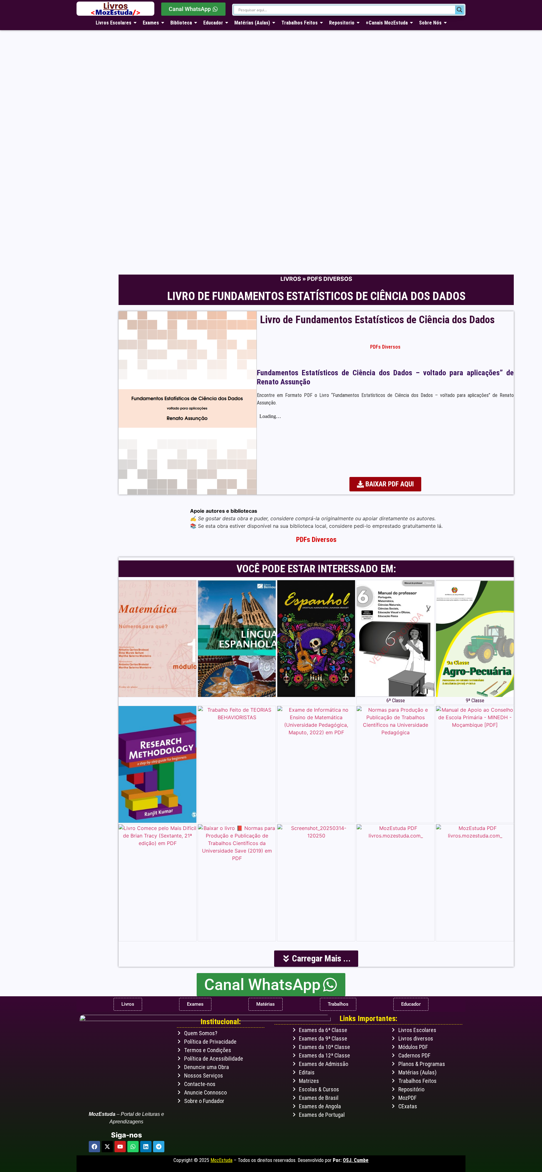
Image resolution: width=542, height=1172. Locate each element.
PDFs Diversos (329, 279)
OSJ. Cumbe (356, 1160)
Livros (290, 279)
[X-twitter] (107, 1146)
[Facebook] (94, 1146)
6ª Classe (395, 701)
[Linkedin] (145, 1146)
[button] (316, 958)
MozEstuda (221, 1160)
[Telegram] (158, 1146)
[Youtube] (120, 1146)
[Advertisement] (265, 221)
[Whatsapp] (133, 1146)
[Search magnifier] (459, 9)
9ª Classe (475, 701)
